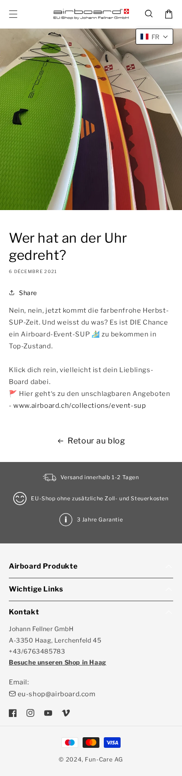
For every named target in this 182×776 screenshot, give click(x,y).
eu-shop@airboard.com (57, 694)
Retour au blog (96, 440)
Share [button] (28, 292)
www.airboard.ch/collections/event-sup (79, 406)
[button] (149, 14)
